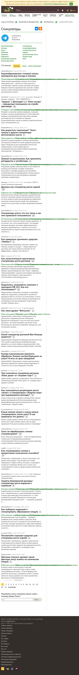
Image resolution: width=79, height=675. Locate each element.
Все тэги (3, 649)
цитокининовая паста (30, 54)
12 (33, 584)
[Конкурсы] (63, 10)
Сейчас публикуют (7, 628)
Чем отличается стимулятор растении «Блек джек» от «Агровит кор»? (20, 374)
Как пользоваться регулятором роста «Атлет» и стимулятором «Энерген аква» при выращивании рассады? (21, 392)
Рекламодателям (6, 665)
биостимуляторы (7, 46)
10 (27, 584)
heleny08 (4, 308)
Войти (74, 10)
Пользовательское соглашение (11, 654)
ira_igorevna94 (6, 533)
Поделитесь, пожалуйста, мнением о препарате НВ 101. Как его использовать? (19, 287)
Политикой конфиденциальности (56, 4)
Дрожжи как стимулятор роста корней (20, 186)
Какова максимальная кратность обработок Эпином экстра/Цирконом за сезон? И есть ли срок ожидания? (21, 356)
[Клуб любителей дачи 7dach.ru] (8, 9)
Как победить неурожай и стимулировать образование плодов (19, 510)
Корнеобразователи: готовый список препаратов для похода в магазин (19, 74)
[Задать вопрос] (68, 10)
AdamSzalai (5, 332)
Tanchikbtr (4, 97)
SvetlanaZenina (6, 429)
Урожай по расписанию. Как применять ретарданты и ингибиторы (21, 159)
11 (30, 584)
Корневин (4, 54)
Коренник (4, 52)
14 (2, 587)
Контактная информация (8, 659)
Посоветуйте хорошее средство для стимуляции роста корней (19, 536)
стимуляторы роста (29, 50)
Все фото (4, 641)
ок (71, 4)
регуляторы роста (7, 61)
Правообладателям (7, 662)
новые (24, 66)
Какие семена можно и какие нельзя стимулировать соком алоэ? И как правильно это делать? (19, 414)
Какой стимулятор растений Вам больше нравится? (21, 335)
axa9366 (4, 370)
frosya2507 (5, 237)
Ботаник (4, 48)
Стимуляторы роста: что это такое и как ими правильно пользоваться (21, 214)
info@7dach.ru (10, 621)
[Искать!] (58, 10)
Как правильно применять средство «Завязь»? (19, 240)
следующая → (19, 580)
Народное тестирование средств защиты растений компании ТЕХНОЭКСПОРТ (21, 476)
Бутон (3, 50)
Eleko (3, 256)
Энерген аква (27, 57)
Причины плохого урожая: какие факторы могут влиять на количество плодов (20, 559)
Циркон (25, 52)
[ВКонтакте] (36, 28)
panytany (4, 182)
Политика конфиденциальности (11, 657)
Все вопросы (5, 644)
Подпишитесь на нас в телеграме (16, 37)
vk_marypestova (6, 409)
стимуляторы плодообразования (29, 47)
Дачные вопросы (6, 633)
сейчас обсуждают (34, 66)
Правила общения (6, 651)
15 (6, 587)
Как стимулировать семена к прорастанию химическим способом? (20, 452)
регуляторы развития (8, 59)
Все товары (4, 638)
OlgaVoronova (6, 554)
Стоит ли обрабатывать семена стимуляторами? (16, 432)
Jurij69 (3, 448)
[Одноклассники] (40, 28)
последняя (12, 587)
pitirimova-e (5, 282)
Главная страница (6, 625)
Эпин (24, 59)
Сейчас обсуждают (7, 631)
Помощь (3, 636)
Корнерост (5, 57)
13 (37, 584)
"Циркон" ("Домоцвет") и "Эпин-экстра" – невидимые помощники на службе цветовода (21, 104)
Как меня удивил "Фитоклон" (16, 310)
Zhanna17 (4, 388)
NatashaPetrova (6, 71)
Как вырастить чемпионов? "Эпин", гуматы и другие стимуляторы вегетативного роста (18, 132)
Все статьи (4, 646)
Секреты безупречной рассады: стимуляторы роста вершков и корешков (17, 483)
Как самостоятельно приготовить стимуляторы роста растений (18, 259)
